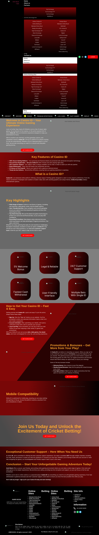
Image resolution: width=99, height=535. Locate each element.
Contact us (27, 113)
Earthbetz (32, 516)
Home (26, 58)
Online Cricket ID (56, 513)
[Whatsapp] (79, 57)
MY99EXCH (55, 514)
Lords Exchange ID (34, 514)
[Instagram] (82, 57)
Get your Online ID (32, 162)
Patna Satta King (56, 516)
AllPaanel (54, 518)
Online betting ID (34, 513)
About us (27, 60)
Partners (27, 62)
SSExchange (32, 518)
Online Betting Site (30, 74)
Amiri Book (9, 468)
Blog (25, 110)
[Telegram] (85, 57)
